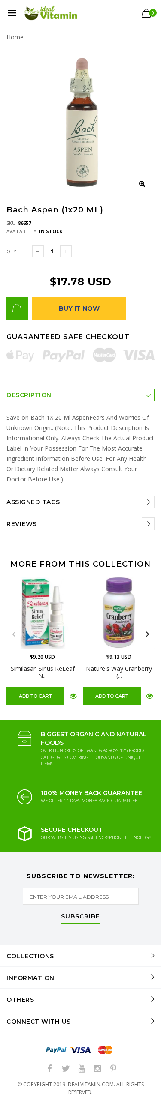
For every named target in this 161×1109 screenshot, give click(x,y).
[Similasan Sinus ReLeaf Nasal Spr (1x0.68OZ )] (42, 613)
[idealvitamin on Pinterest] (113, 1068)
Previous (13, 634)
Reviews (21, 524)
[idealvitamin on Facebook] (50, 1068)
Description (29, 395)
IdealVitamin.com (90, 1084)
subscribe (80, 916)
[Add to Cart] (17, 308)
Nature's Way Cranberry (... (119, 672)
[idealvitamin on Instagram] (97, 1068)
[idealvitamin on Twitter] (66, 1068)
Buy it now (79, 308)
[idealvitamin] (51, 13)
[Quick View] (73, 695)
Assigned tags (33, 502)
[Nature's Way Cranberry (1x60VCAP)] (119, 613)
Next (147, 634)
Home (15, 37)
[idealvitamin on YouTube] (81, 1068)
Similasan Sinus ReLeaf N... (43, 672)
